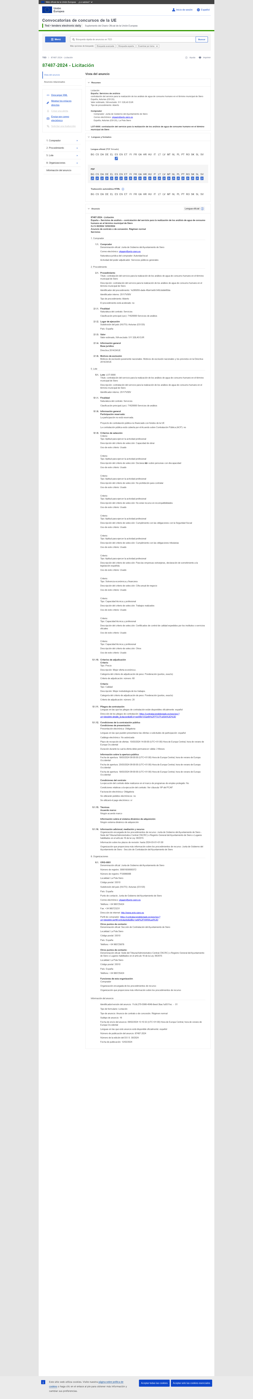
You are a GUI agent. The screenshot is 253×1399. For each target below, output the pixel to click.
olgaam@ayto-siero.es (122, 117)
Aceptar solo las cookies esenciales (191, 1383)
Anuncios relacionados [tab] (54, 82)
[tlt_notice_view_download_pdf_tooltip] (92, 178)
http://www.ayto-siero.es (132, 912)
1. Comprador (53, 140)
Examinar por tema (146, 46)
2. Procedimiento (55, 148)
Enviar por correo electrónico (60, 118)
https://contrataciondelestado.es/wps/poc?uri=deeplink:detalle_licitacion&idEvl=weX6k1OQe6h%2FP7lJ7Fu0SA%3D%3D (140, 715)
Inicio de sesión (184, 10)
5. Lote (49, 155)
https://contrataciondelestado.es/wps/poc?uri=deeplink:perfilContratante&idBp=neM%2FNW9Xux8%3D (130, 918)
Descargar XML (59, 95)
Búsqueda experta (126, 46)
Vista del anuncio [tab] (52, 75)
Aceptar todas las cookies (154, 1383)
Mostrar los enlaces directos (61, 103)
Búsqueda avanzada (105, 46)
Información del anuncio (58, 170)
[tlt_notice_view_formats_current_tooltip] (202, 208)
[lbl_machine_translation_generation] (123, 189)
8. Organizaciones (55, 163)
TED (44, 57)
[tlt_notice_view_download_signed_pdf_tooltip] (116, 158)
